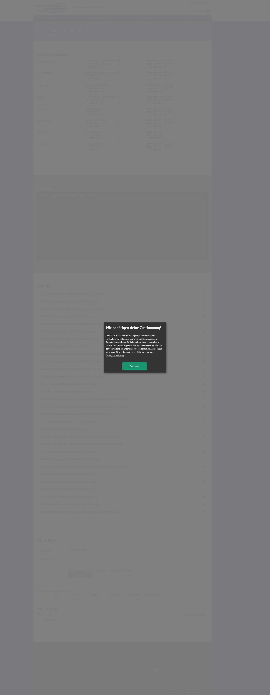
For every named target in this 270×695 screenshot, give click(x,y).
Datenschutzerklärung (115, 355)
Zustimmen (134, 366)
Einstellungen (135, 349)
